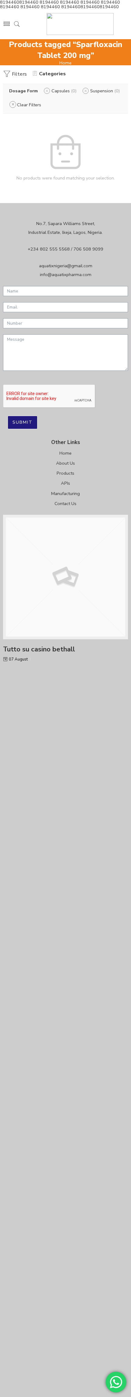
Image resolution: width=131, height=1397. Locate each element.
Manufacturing (65, 493)
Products (65, 473)
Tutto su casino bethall (39, 649)
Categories (52, 73)
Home (65, 63)
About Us (65, 463)
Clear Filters (29, 105)
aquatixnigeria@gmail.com (65, 266)
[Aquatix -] (80, 24)
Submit (22, 422)
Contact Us (65, 503)
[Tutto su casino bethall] (65, 577)
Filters (19, 73)
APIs (65, 483)
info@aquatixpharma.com (65, 275)
